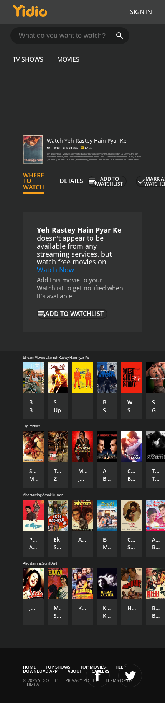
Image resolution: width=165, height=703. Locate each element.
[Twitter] (130, 675)
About (75, 671)
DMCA (33, 684)
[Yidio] (30, 12)
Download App (40, 671)
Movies (68, 59)
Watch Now (55, 269)
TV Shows (28, 59)
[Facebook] (98, 675)
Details (71, 181)
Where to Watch (33, 181)
